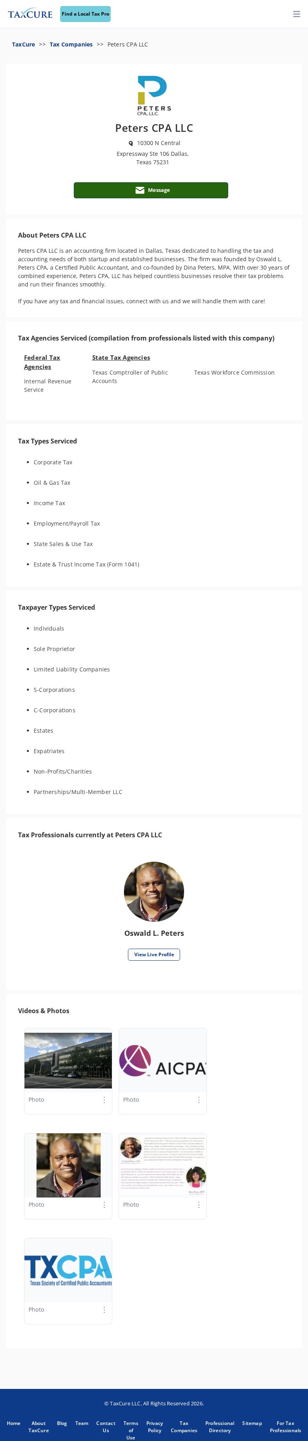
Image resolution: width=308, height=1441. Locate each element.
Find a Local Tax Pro (85, 13)
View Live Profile (154, 954)
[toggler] (296, 14)
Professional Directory (219, 1427)
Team (82, 1423)
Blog (62, 1423)
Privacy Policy (154, 1427)
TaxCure (23, 44)
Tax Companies (71, 44)
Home (14, 1423)
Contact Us (105, 1427)
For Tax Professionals (286, 1427)
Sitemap (251, 1423)
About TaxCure (38, 1427)
